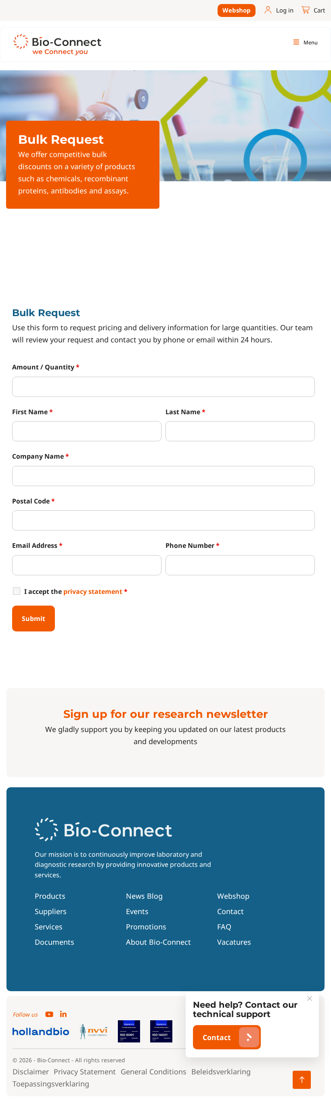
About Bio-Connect (158, 942)
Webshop (236, 10)
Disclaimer (31, 1071)
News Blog (144, 896)
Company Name (40, 456)
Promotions (146, 926)
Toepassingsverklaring (51, 1083)
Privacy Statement (85, 1071)
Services (49, 926)
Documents (54, 942)
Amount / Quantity (46, 367)
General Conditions (153, 1071)
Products (50, 896)
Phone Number (193, 545)
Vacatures (234, 942)
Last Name (185, 412)
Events (137, 911)
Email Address (37, 545)
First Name (32, 412)
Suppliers (51, 911)
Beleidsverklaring (221, 1071)
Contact (230, 911)
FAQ (224, 926)
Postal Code (33, 501)
